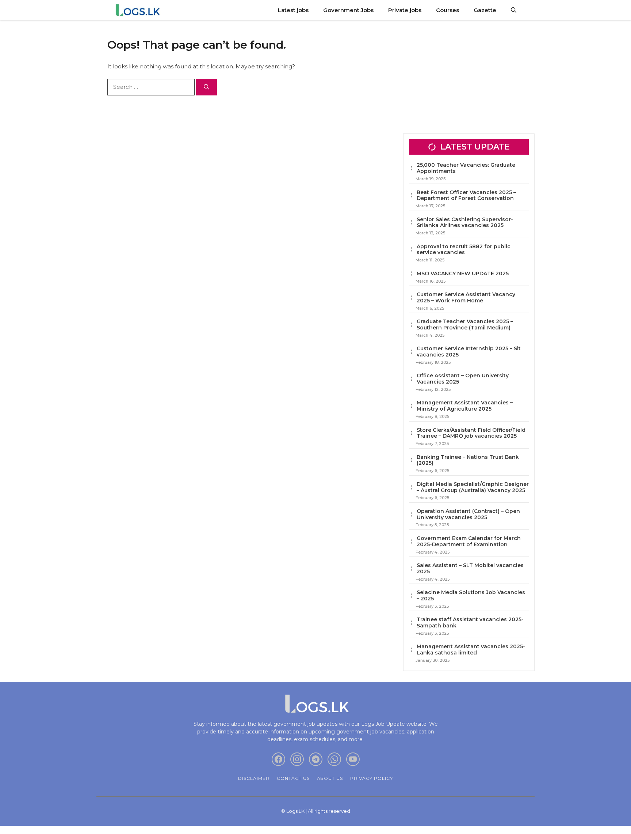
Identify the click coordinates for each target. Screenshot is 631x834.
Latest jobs (293, 10)
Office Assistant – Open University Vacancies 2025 (463, 378)
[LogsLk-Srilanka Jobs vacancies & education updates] (139, 10)
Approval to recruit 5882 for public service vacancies (463, 249)
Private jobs (404, 10)
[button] (514, 10)
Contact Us (293, 778)
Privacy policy (371, 778)
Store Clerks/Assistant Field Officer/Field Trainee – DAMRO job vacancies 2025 (471, 433)
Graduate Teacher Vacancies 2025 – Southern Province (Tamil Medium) (465, 324)
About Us (330, 778)
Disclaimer (253, 778)
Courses (447, 10)
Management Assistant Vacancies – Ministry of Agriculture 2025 (465, 405)
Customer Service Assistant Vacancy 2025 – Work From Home (466, 297)
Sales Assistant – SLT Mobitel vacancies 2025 (470, 568)
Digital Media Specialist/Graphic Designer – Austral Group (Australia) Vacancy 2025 (473, 487)
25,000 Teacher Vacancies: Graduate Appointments (466, 168)
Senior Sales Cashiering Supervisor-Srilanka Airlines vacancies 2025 (465, 222)
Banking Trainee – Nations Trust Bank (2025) (468, 460)
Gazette (485, 10)
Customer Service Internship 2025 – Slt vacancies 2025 (469, 351)
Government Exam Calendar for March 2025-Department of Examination (469, 541)
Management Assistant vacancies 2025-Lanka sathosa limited (471, 649)
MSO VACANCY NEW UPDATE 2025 (463, 273)
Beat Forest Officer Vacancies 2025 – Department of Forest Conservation (466, 195)
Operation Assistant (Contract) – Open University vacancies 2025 (468, 514)
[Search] (206, 87)
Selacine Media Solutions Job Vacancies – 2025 (471, 595)
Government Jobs (348, 10)
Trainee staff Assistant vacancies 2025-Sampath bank (470, 622)
